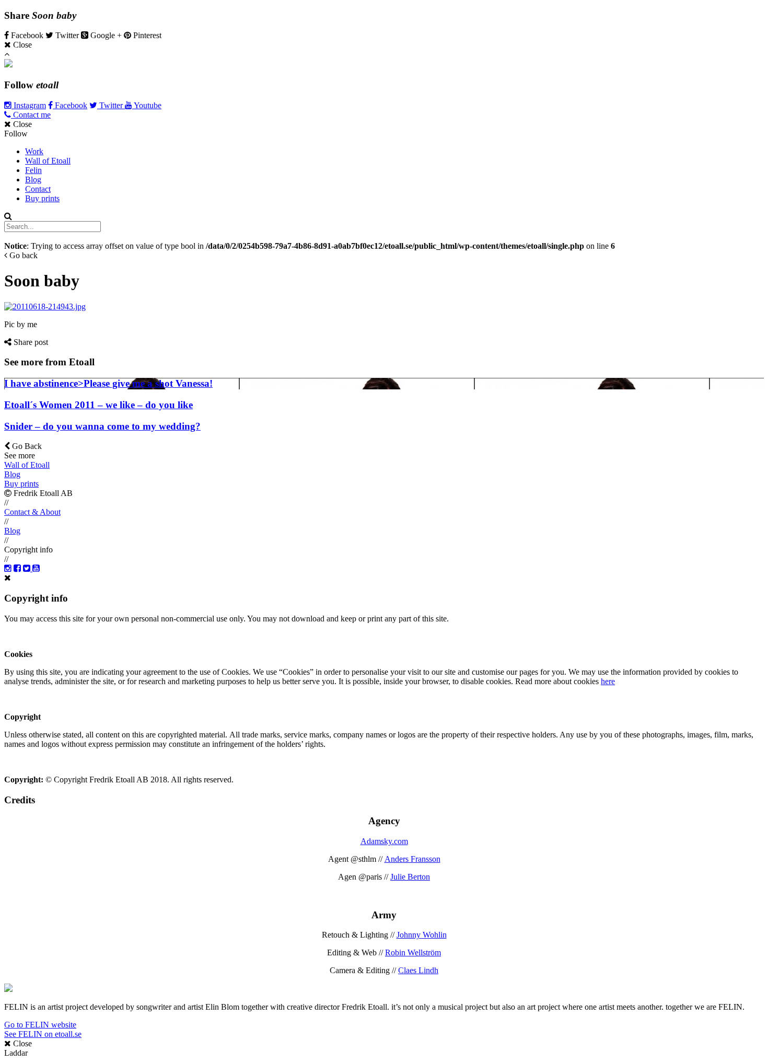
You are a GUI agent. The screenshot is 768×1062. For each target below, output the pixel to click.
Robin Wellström (413, 952)
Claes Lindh (418, 970)
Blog (33, 179)
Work (34, 151)
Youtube (146, 105)
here (608, 681)
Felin (33, 170)
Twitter (111, 105)
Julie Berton (410, 876)
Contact (38, 188)
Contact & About (32, 511)
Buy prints (42, 198)
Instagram (28, 105)
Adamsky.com (384, 841)
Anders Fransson (412, 859)
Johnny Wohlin (422, 934)
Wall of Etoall (48, 160)
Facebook (70, 105)
